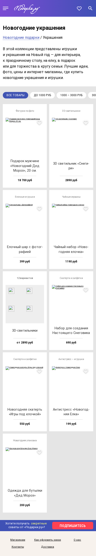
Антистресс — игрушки (71, 359)
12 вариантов (25, 278)
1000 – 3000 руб (71, 95)
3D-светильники (71, 111)
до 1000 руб (42, 95)
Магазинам (17, 540)
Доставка (47, 547)
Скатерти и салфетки (71, 278)
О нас (77, 540)
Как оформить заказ (47, 540)
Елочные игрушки (25, 197)
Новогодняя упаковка (25, 440)
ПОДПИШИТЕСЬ (73, 526)
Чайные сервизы (71, 197)
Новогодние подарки (21, 37)
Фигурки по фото (25, 111)
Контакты (18, 547)
